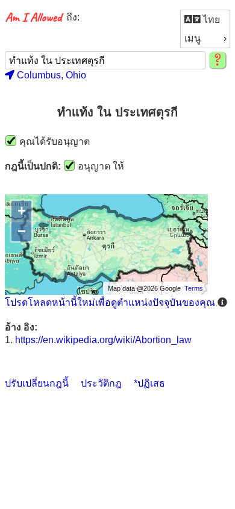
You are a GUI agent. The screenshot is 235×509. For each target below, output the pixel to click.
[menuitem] (205, 19)
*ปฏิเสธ (149, 383)
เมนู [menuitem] (192, 38)
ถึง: (73, 17)
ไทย (210, 19)
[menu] (205, 29)
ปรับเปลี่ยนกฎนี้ (37, 383)
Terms (193, 288)
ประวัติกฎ (101, 383)
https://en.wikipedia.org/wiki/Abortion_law (103, 340)
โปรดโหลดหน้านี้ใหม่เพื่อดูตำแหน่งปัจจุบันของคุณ (110, 302)
